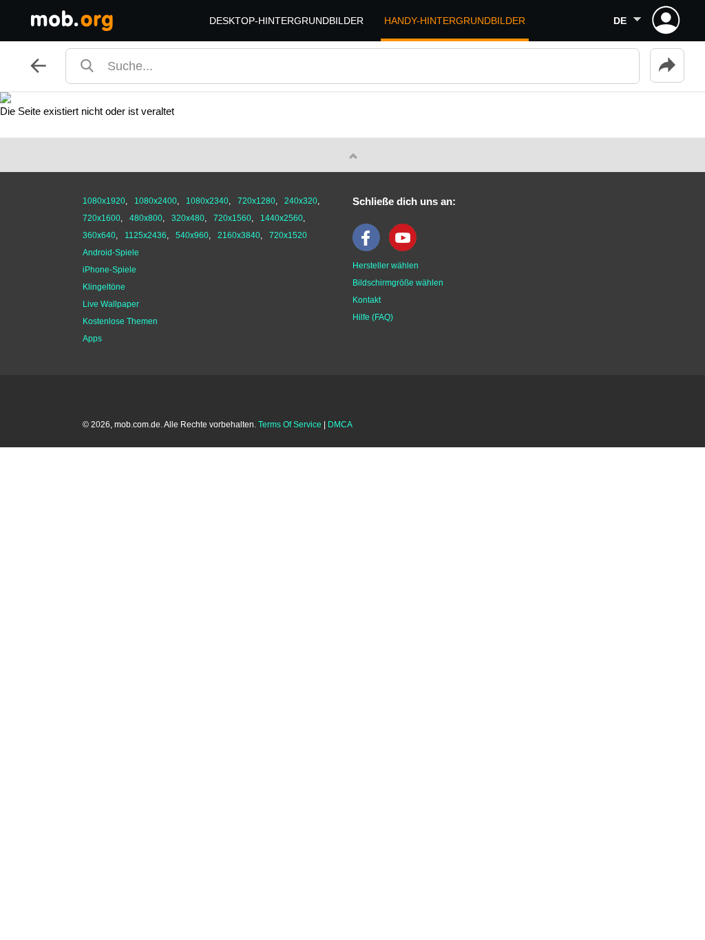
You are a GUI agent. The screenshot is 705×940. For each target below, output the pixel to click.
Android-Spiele (111, 252)
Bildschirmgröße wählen (397, 283)
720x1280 (256, 201)
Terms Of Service (290, 424)
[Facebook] (369, 248)
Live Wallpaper (111, 304)
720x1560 (232, 218)
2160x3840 (239, 235)
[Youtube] (406, 248)
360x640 (99, 235)
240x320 (300, 201)
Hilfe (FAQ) (372, 317)
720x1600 (101, 218)
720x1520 (288, 235)
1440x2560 (281, 218)
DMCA (340, 424)
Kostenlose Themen (120, 321)
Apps (92, 338)
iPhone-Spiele (109, 270)
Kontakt (366, 300)
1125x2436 (146, 235)
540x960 (192, 235)
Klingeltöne (104, 287)
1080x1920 (104, 201)
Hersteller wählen (385, 265)
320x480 (187, 218)
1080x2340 (207, 201)
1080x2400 (155, 201)
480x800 (145, 218)
